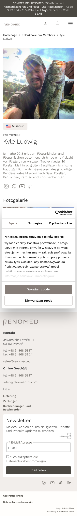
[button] (70, 23)
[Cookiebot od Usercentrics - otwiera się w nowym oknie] (55, 213)
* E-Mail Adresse (20, 442)
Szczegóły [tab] (35, 223)
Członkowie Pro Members (38, 35)
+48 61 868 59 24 (20, 354)
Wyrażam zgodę (38, 289)
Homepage (10, 35)
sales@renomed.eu (16, 361)
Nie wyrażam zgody (38, 300)
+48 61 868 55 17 (19, 350)
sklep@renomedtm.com (20, 382)
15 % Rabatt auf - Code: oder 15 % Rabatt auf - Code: (38, 8)
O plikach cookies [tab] (60, 223)
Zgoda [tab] (12, 223)
